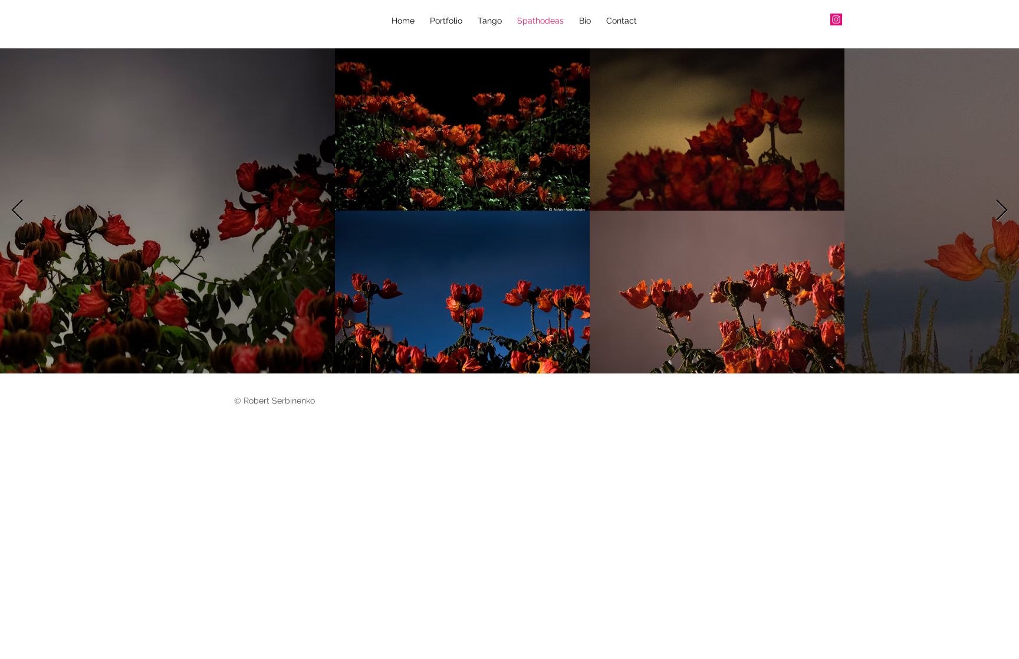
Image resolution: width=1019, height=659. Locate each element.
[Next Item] (1001, 210)
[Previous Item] (17, 210)
